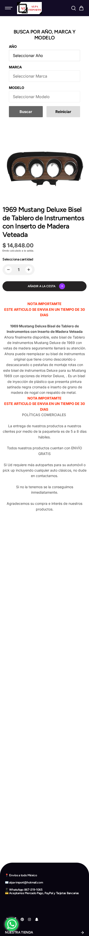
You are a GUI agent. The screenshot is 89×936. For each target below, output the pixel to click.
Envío (5, 250)
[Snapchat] (37, 919)
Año (13, 46)
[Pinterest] (22, 919)
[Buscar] (73, 8)
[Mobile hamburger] (9, 8)
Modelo (16, 87)
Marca (15, 67)
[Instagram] (29, 919)
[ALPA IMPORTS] (29, 8)
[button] (81, 8)
